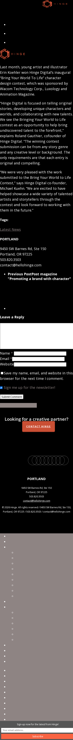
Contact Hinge (38, 426)
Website (7, 364)
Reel (11, 536)
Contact (14, 661)
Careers (14, 656)
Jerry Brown (25, 617)
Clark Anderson (28, 612)
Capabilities (18, 547)
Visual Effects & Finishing (36, 558)
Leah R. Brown (27, 623)
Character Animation (33, 568)
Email (6, 358)
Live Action (25, 563)
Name (6, 353)
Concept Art (26, 585)
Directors (16, 607)
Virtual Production (31, 552)
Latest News (10, 229)
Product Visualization (33, 579)
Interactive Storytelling (35, 596)
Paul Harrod (26, 634)
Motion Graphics (30, 574)
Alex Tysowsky (28, 639)
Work (12, 541)
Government (18, 645)
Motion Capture (29, 590)
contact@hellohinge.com (36, 500)
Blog (11, 650)
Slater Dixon (26, 628)
